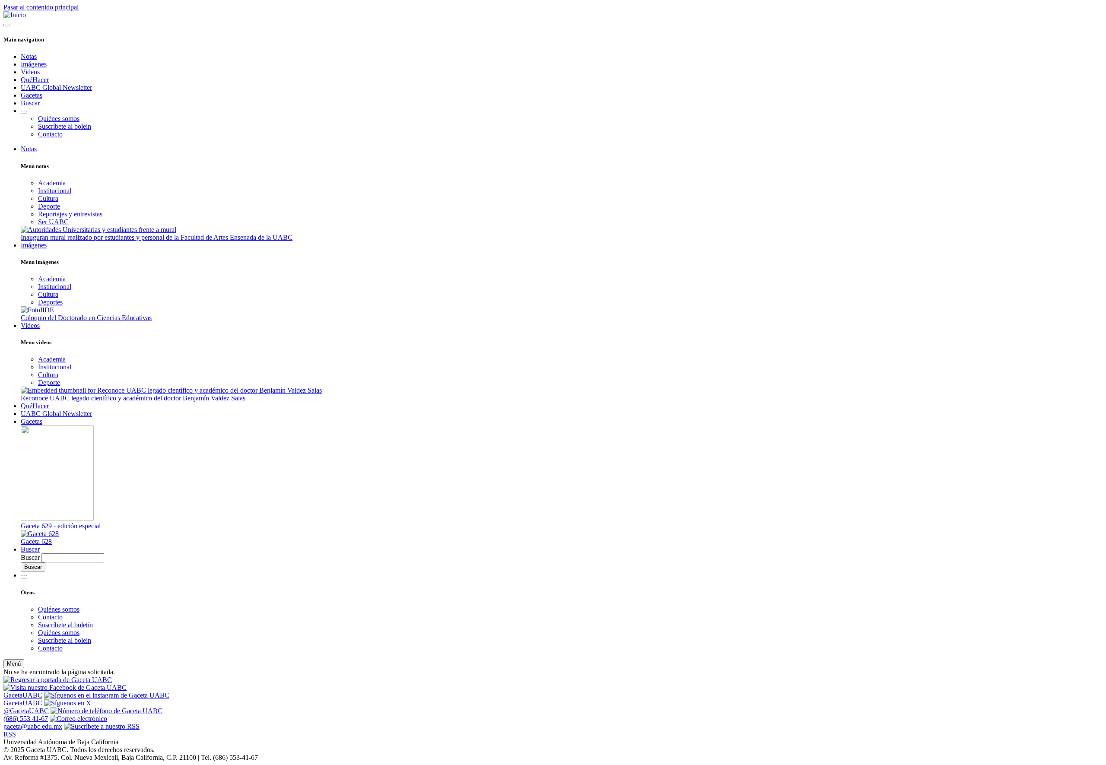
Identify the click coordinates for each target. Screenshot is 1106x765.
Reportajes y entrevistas (70, 214)
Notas (29, 56)
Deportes (50, 302)
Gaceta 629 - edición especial (61, 526)
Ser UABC (53, 221)
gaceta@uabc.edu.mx (32, 726)
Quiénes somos (58, 118)
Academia (52, 183)
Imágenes (34, 64)
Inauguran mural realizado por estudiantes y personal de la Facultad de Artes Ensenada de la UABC (156, 237)
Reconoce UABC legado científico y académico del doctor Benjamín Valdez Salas (133, 398)
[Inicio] (14, 15)
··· (24, 575)
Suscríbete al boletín (65, 625)
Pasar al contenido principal (41, 7)
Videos (30, 72)
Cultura (48, 198)
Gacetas (31, 95)
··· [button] (24, 110)
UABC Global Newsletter (56, 87)
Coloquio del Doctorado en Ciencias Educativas (86, 317)
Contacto (50, 134)
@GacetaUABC (26, 710)
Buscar (30, 103)
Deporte (49, 206)
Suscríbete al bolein (64, 126)
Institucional (54, 190)
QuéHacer (35, 79)
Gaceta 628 (36, 541)
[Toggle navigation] (6, 25)
